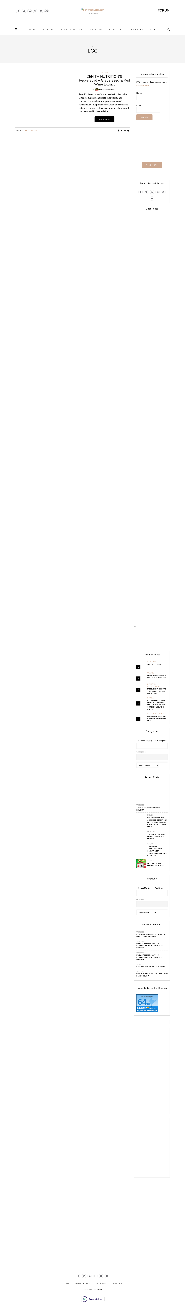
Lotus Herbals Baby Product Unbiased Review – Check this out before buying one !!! (156, 704)
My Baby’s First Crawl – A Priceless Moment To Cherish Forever (149, 945)
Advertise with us (71, 29)
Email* (139, 105)
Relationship (153, 686)
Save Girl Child (154, 664)
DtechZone (97, 1289)
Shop (153, 29)
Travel (150, 673)
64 (142, 1001)
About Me (48, 29)
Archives (159, 888)
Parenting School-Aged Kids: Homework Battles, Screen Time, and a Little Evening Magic (157, 822)
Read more (104, 119)
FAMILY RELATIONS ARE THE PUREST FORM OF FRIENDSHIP (156, 691)
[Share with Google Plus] (125, 130)
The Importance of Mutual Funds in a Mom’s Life (156, 836)
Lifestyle (151, 684)
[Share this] (118, 130)
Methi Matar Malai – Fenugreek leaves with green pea (150, 935)
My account (116, 29)
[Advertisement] (72, 159)
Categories (162, 740)
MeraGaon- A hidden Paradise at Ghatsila (156, 676)
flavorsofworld (107, 89)
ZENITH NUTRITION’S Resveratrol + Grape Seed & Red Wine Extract (104, 80)
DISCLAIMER (100, 1283)
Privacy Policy (142, 85)
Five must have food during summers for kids (156, 718)
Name (139, 93)
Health (150, 714)
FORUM (164, 10)
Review (104, 72)
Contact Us (116, 1283)
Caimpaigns (136, 29)
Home (32, 29)
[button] (152, 746)
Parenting (152, 662)
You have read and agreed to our (151, 84)
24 (28, 131)
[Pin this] (128, 130)
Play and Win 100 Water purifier (150, 967)
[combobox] (152, 757)
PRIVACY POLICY (82, 1283)
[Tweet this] (121, 130)
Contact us (95, 29)
